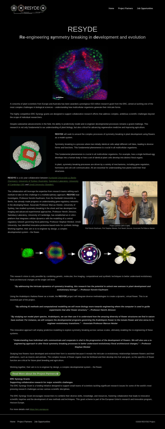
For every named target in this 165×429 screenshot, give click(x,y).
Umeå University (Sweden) (41, 184)
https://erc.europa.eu (39, 409)
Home (111, 8)
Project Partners (125, 8)
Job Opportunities (145, 8)
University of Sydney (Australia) (33, 181)
